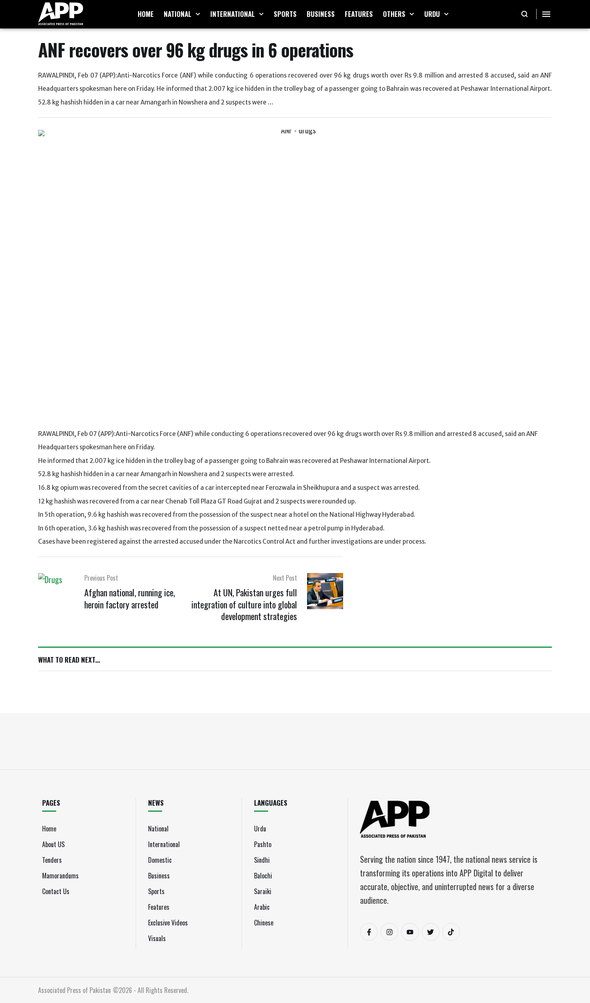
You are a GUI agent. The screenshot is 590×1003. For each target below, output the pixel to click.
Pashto (262, 844)
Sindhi (262, 860)
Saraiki (262, 891)
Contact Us (55, 891)
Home (49, 828)
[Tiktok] (451, 932)
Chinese (263, 922)
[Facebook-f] (369, 932)
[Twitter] (430, 932)
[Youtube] (410, 932)
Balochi (263, 875)
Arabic (262, 907)
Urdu (260, 828)
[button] (197, 14)
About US (53, 844)
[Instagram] (389, 932)
